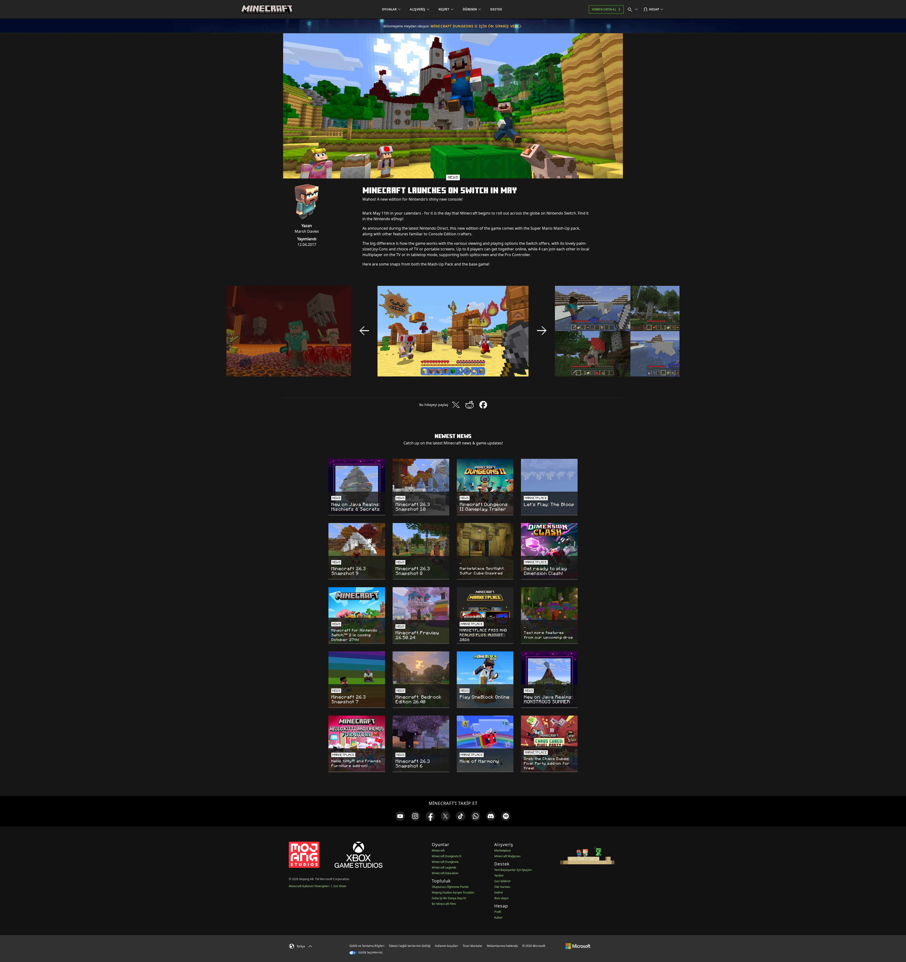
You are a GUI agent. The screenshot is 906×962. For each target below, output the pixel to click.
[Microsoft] (578, 946)
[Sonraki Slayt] (541, 330)
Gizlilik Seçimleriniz (369, 952)
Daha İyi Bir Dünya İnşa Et (449, 898)
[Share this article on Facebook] (483, 405)
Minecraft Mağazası (507, 856)
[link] (400, 816)
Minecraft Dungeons (445, 862)
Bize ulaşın (501, 898)
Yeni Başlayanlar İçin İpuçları (513, 870)
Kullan (498, 918)
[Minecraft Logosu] (267, 9)
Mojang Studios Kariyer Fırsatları (453, 892)
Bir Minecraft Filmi (444, 904)
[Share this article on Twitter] (456, 405)
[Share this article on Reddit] (469, 405)
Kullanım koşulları (446, 946)
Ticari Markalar (472, 946)
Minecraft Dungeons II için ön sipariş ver (474, 26)
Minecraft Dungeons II (446, 856)
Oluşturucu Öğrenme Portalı (450, 887)
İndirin (498, 892)
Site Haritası (502, 887)
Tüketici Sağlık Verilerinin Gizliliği (410, 946)
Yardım (498, 875)
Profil (497, 912)
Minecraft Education (445, 873)
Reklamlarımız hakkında (502, 946)
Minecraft (438, 850)
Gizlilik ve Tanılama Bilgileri (366, 946)
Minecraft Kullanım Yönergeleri (309, 886)
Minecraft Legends (444, 867)
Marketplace (502, 850)
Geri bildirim (502, 881)
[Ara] (634, 9)
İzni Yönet (339, 886)
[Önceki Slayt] (364, 330)
